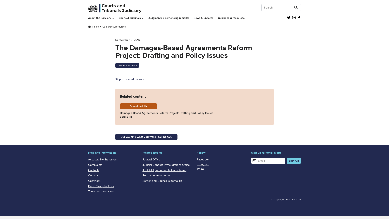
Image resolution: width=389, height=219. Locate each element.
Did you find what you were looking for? (146, 137)
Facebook (203, 159)
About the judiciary (99, 18)
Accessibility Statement (102, 159)
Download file (143, 106)
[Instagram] (294, 18)
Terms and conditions (101, 191)
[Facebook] (299, 18)
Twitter (201, 168)
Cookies (93, 175)
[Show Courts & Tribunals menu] (143, 18)
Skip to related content (129, 79)
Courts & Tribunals (130, 18)
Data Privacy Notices (101, 186)
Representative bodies (157, 175)
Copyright (94, 181)
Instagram (203, 164)
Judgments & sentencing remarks (168, 18)
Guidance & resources (231, 18)
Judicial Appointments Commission (164, 170)
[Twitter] (289, 18)
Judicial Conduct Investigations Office (166, 165)
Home (95, 26)
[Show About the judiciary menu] (113, 18)
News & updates (203, 18)
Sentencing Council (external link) (163, 181)
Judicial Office (151, 159)
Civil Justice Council (127, 65)
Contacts (93, 170)
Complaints (95, 165)
